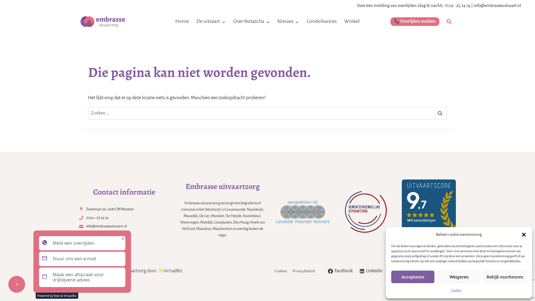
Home (182, 21)
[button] (524, 234)
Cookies (456, 290)
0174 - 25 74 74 (457, 5)
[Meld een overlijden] (16, 284)
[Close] (123, 238)
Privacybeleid (304, 271)
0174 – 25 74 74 (97, 218)
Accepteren (412, 277)
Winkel (352, 21)
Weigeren (459, 277)
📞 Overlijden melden (415, 21)
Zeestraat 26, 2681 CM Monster (110, 209)
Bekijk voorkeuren (505, 277)
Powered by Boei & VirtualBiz (57, 296)
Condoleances (322, 21)
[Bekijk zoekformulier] (449, 21)
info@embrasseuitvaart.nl (497, 5)
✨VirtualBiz (169, 270)
